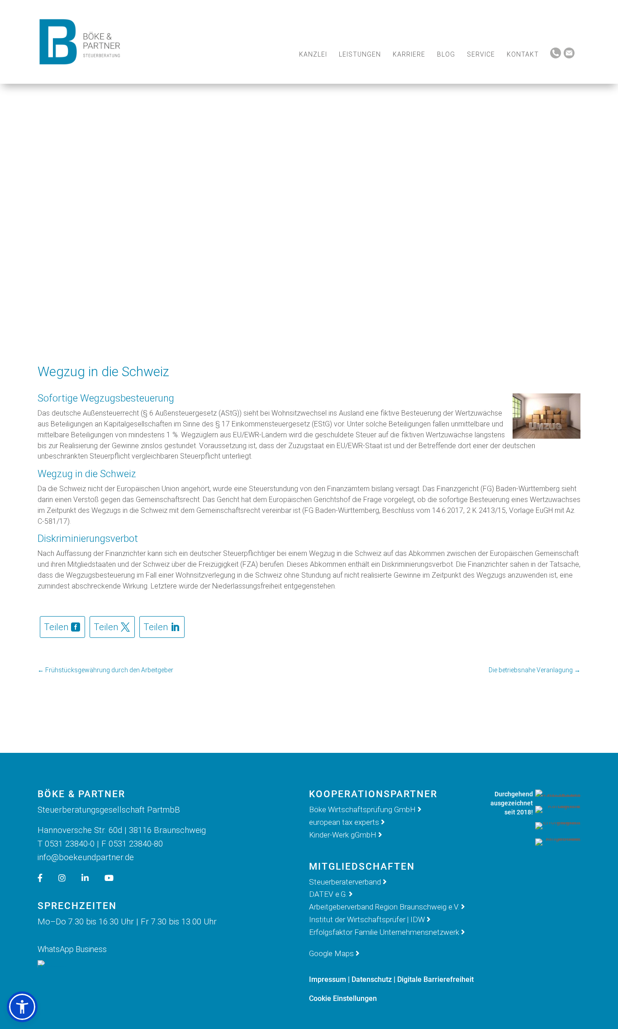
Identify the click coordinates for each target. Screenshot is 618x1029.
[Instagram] (68, 878)
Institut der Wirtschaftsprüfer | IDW (367, 919)
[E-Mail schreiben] (569, 56)
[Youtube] (116, 878)
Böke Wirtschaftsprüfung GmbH (362, 809)
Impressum (327, 979)
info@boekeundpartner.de (86, 857)
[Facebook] (47, 878)
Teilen (56, 627)
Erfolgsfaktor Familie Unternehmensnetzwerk (384, 932)
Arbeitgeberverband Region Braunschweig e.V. (384, 906)
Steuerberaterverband (346, 881)
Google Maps (331, 953)
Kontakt (523, 54)
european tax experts (344, 822)
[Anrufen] (555, 56)
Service (481, 54)
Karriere (409, 54)
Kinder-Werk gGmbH (342, 834)
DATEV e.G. (328, 894)
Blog (446, 54)
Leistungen (360, 54)
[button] (22, 1007)
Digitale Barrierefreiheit (435, 979)
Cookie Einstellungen (343, 998)
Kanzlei (313, 54)
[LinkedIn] (91, 878)
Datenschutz (372, 979)
